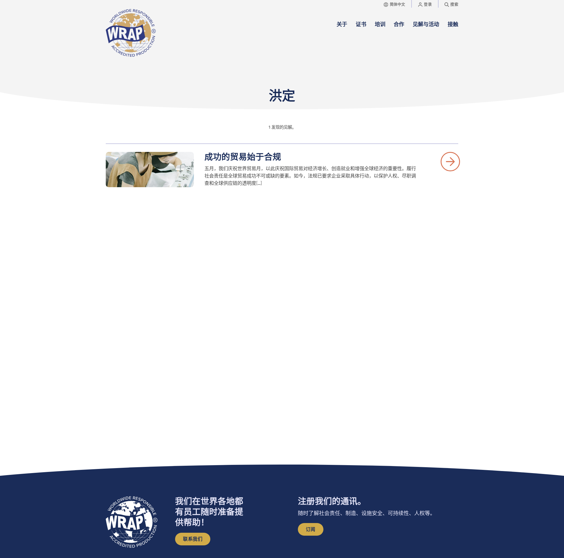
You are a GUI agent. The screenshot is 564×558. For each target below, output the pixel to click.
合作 (399, 24)
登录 (428, 4)
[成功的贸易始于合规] (150, 169)
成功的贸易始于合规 (242, 157)
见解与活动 (426, 24)
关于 (342, 24)
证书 (361, 24)
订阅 (310, 529)
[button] (453, 33)
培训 (380, 24)
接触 (453, 24)
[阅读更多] (450, 161)
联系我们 (192, 539)
